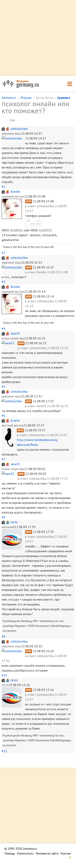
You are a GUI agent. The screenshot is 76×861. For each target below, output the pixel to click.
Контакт (66, 853)
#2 (3, 253)
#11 (4, 751)
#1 (3, 187)
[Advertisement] (38, 38)
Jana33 (15, 333)
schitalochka (19, 129)
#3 (3, 282)
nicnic (14, 522)
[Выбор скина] (69, 858)
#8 (3, 517)
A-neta (14, 420)
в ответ (31, 206)
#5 (3, 387)
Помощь (9, 853)
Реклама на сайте (47, 853)
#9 (3, 636)
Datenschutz (25, 853)
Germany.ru (9, 98)
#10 (4, 675)
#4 (3, 329)
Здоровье (63, 98)
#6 (3, 416)
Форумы (22, 81)
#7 (3, 459)
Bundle (15, 191)
